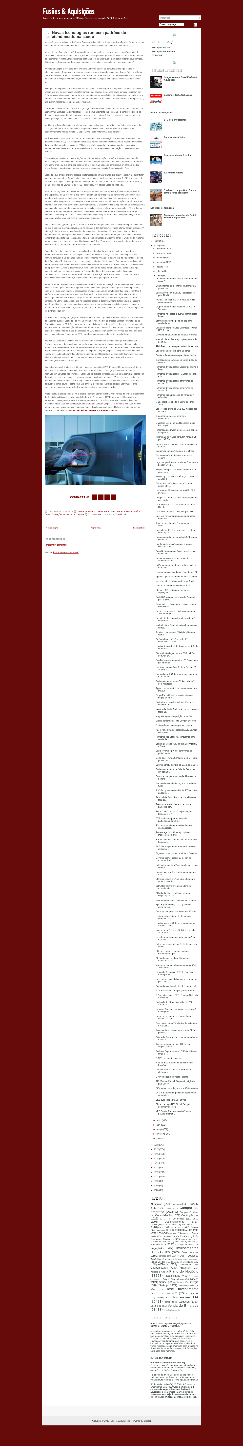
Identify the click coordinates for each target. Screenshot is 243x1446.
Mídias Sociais (157, 1262)
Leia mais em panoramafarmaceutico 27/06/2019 (94, 410)
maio (159, 1120)
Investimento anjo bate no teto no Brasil (175, 581)
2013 (156, 1167)
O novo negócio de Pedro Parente (172, 1077)
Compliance (169, 1208)
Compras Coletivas (189, 1212)
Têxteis (167, 1294)
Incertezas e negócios (161, 112)
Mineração (175, 1262)
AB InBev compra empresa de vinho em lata (177, 346)
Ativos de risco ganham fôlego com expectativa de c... (173, 959)
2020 (156, 241)
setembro (161, 262)
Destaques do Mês (161, 47)
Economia (160, 1230)
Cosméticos (178, 1218)
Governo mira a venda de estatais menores (176, 334)
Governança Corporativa (162, 1239)
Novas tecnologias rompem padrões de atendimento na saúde (89, 35)
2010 (156, 1181)
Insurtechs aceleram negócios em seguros (176, 900)
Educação (176, 1229)
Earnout (194, 1227)
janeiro (160, 1138)
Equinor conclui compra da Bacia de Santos (177, 765)
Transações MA (59, 514)
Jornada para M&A (167, 1256)
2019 (156, 245)
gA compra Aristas (173, 172)
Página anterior (139, 528)
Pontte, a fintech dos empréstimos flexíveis (177, 355)
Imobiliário (179, 1242)
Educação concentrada (162, 208)
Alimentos (156, 1204)
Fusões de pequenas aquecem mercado (175, 725)
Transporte (169, 1302)
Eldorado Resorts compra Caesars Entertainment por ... (172, 952)
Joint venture (190, 1252)
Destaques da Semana (163, 51)
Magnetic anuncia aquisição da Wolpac (174, 716)
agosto (160, 266)
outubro (160, 257)
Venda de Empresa (75, 514)
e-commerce (177, 1227)
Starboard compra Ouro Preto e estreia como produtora (180, 191)
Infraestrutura (158, 1244)
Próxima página (52, 528)
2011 (156, 1176)
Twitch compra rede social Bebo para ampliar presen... (173, 1045)
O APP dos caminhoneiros (168, 1058)
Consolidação (163, 1215)
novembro (161, 253)
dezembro (161, 248)
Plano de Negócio (132, 511)
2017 (156, 1149)
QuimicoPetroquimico (173, 1279)
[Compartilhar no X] (100, 497)
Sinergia (193, 1282)
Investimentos (103, 511)
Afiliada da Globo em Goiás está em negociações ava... (173, 894)
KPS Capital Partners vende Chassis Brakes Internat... (173, 1112)
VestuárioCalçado (170, 1310)
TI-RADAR (193, 1293)
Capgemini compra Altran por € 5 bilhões (175, 451)
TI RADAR (157, 55)
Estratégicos (171, 1233)
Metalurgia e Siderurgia (187, 1259)
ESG (161, 1233)
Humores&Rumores (162, 1242)
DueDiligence (156, 1227)
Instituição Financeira (184, 1245)
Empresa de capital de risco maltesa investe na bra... (173, 1017)
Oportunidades (116, 511)
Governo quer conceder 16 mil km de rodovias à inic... (173, 859)
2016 (156, 1154)
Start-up (163, 1285)
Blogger (147, 1421)
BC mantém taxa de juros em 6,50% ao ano (177, 1088)
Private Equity (172, 1275)
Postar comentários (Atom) (66, 552)
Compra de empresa (86, 511)
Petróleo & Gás (157, 1272)
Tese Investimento (182, 1289)
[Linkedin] (199, 25)
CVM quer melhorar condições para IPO (175, 511)
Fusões (184, 1236)
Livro (182, 1256)
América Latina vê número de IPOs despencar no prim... (172, 640)
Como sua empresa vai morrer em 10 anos (176, 911)
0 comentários (94, 514)
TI (176, 1293)
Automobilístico (180, 1204)
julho (159, 271)
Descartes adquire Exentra (177, 155)
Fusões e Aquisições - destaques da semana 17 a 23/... (173, 917)
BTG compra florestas (175, 120)
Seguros (180, 1282)
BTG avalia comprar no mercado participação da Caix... (171, 819)
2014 (156, 1163)
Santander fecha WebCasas (178, 95)
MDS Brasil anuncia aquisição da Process (176, 990)
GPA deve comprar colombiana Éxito (173, 585)
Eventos (185, 1233)
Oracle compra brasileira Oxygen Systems (176, 721)
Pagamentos (186, 1268)
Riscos (194, 1279)
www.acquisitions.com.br (182, 1387)
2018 (156, 1145)
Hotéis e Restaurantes (189, 1239)
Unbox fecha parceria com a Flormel (173, 351)
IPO (167, 1252)
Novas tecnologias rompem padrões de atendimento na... (174, 559)
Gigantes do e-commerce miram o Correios (176, 853)
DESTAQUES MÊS (182, 1224)
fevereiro (161, 1134)
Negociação (185, 1264)
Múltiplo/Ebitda (159, 1264)
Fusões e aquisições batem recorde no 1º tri (177, 572)
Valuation (184, 1301)
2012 (156, 1172)
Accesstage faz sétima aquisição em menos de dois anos (173, 833)
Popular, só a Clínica (174, 137)
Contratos (163, 1219)
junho (159, 275)
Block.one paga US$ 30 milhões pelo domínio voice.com (173, 1105)
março (159, 1129)
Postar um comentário (56, 545)
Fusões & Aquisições (69, 11)
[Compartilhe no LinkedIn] (113, 497)
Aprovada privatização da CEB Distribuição (176, 986)
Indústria (191, 1242)
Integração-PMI (157, 1248)
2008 (156, 1190)
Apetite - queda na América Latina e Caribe (176, 576)
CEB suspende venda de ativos (171, 1100)
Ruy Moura (121, 514)
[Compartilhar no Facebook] (195, 25)
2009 (156, 1185)
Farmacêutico (168, 1236)
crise (195, 1218)
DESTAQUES (157, 1224)
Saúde (48, 514)
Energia (193, 1229)
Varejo (154, 1305)
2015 (156, 1158)
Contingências (189, 1215)
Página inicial (96, 528)
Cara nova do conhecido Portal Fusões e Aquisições (180, 216)
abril (159, 1125)
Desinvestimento (174, 1221)
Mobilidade (187, 1262)
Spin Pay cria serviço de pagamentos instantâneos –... (174, 905)
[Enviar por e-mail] (94, 497)
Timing (160, 1297)
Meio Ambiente (164, 1259)
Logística (193, 1255)
